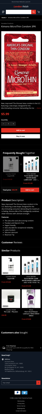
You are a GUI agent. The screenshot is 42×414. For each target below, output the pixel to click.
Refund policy (21, 401)
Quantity (4, 120)
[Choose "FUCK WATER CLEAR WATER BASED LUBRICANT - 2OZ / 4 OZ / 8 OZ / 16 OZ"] (37, 158)
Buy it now (20, 136)
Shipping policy (21, 408)
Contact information (21, 411)
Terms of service (21, 406)
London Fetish (17, 398)
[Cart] (39, 12)
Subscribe (38, 383)
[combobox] (20, 12)
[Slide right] (41, 348)
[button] (3, 12)
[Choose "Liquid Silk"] (17, 158)
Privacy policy (21, 403)
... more (38, 108)
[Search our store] (33, 12)
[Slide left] (1, 348)
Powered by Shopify (27, 398)
